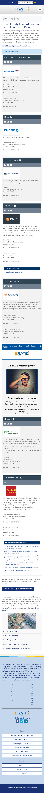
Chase (7, 117)
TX (32, 691)
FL (32, 685)
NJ (12, 700)
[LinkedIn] (11, 62)
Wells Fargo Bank (12, 478)
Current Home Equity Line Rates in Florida (16, 46)
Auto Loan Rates (22, 752)
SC (12, 703)
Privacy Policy (22, 769)
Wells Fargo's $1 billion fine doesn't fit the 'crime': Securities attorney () (19, 564)
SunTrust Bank (11, 282)
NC (12, 691)
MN (12, 698)
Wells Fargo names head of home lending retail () (21, 568)
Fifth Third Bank (11, 160)
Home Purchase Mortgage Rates (22, 735)
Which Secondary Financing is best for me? (16, 648)
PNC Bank (8, 206)
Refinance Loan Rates (22, 739)
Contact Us (22, 773)
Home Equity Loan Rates (22, 744)
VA (32, 700)
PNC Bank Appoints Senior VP (13, 272)
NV (32, 694)
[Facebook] (5, 62)
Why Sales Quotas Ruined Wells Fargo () (19, 571)
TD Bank (8, 419)
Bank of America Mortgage (15, 58)
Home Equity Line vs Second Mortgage (15, 644)
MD (32, 696)
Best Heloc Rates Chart (10, 631)
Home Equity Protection (10, 636)
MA (32, 689)
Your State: (12, 3)
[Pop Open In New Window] (40, 346)
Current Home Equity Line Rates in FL (18, 588)
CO (32, 705)
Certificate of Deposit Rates (22, 756)
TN (12, 705)
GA (12, 685)
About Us (22, 765)
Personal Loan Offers (22, 748)
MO (32, 703)
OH (12, 694)
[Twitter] (8, 62)
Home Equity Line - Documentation (14, 640)
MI (32, 698)
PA (12, 696)
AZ (12, 689)
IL (32, 687)
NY (12, 687)
